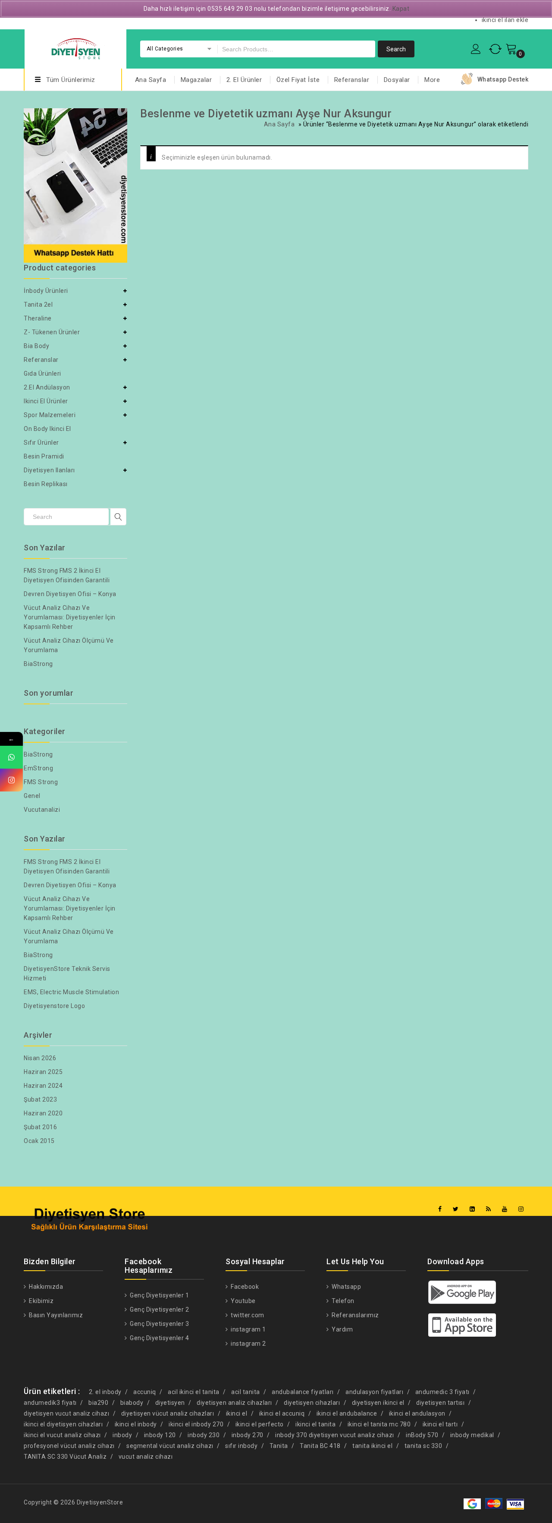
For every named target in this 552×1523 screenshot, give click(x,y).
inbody (122, 1435)
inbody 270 (247, 1435)
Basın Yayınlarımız (55, 1315)
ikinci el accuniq (282, 1413)
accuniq (144, 1391)
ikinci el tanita (315, 1424)
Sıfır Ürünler (41, 442)
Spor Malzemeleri (49, 414)
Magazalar (196, 80)
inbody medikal (472, 1435)
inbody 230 (204, 1435)
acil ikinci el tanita (194, 1391)
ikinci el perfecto (259, 1424)
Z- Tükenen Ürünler (52, 332)
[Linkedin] (472, 1209)
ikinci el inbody (136, 1424)
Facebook (244, 1286)
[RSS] (488, 1209)
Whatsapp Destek (503, 79)
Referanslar (352, 80)
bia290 (98, 1402)
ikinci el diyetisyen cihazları (63, 1424)
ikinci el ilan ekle (505, 19)
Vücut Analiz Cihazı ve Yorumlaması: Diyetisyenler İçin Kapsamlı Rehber (70, 617)
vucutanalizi (42, 809)
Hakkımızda (45, 1286)
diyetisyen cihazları (312, 1402)
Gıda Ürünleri (42, 373)
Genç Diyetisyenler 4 (159, 1338)
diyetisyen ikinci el (378, 1402)
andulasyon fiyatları (374, 1391)
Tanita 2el (38, 304)
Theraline (38, 318)
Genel (32, 795)
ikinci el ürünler (46, 401)
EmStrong (38, 768)
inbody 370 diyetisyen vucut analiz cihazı (334, 1435)
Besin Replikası (46, 483)
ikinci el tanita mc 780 (379, 1424)
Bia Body (36, 345)
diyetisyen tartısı (440, 1402)
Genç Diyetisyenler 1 (159, 1295)
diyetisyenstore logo (54, 1005)
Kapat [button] (401, 8)
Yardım (341, 1329)
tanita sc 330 (423, 1445)
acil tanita (245, 1391)
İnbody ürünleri (46, 290)
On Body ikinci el (47, 428)
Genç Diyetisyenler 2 (159, 1309)
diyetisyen (170, 1402)
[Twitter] (455, 1209)
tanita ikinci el (372, 1445)
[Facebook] (440, 1209)
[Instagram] (521, 1209)
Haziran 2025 (43, 1071)
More (432, 80)
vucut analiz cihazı (146, 1456)
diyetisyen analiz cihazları (234, 1402)
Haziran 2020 (43, 1113)
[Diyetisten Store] (75, 48)
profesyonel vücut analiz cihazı (69, 1445)
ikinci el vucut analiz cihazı (62, 1435)
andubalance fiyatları (303, 1391)
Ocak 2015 (39, 1140)
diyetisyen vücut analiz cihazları (167, 1413)
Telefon (342, 1300)
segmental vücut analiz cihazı (169, 1445)
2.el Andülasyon (47, 387)
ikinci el (237, 1413)
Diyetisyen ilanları (49, 470)
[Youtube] (504, 1209)
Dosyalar (397, 80)
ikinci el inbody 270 (196, 1424)
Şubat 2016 (40, 1127)
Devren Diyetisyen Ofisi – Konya (70, 593)
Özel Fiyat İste (298, 80)
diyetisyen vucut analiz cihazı (66, 1413)
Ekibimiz (40, 1300)
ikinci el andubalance (347, 1413)
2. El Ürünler (244, 80)
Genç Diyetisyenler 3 (159, 1323)
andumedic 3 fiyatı (442, 1391)
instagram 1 (247, 1329)
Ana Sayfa (150, 80)
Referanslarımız (354, 1315)
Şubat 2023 (40, 1099)
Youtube (242, 1300)
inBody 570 (422, 1435)
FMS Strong (41, 782)
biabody (132, 1402)
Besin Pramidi (44, 456)
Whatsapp (345, 1286)
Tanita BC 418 (320, 1445)
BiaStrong (38, 663)
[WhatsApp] (11, 757)
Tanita (279, 1445)
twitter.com (246, 1315)
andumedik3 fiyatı (50, 1402)
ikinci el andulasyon (417, 1413)
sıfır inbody (241, 1445)
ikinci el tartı (440, 1424)
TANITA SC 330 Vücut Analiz (65, 1456)
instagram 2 (247, 1343)
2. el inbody (105, 1391)
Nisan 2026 (40, 1058)
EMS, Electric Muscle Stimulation (71, 992)
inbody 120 (160, 1435)
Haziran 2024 (43, 1085)
